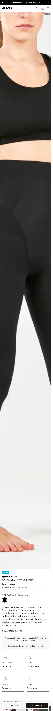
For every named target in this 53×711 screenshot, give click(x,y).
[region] (25, 290)
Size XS (12, 706)
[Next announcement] (48, 2)
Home (3, 14)
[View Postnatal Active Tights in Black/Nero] (5, 600)
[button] (42, 8)
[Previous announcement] (3, 2)
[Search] (37, 8)
